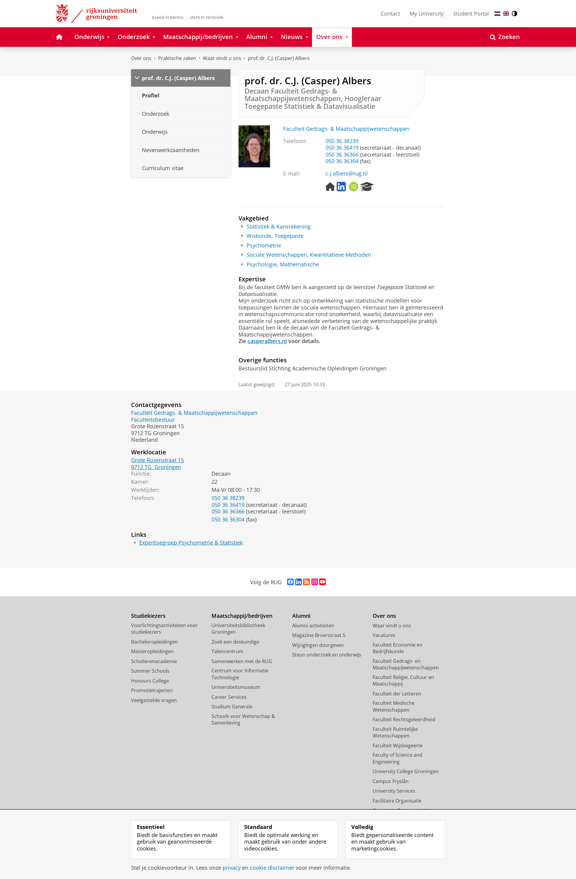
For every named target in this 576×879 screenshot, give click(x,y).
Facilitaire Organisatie (397, 800)
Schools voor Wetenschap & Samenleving (243, 719)
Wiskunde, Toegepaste (275, 235)
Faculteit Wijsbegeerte (398, 745)
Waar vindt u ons (222, 58)
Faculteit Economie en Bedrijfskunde (397, 648)
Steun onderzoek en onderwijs (326, 654)
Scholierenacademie (154, 661)
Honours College (150, 680)
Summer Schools (150, 671)
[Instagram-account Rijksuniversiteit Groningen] (314, 582)
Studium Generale (232, 706)
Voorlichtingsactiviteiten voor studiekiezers (164, 628)
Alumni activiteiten (313, 625)
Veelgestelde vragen (154, 700)
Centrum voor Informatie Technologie (240, 674)
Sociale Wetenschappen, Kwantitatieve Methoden (309, 254)
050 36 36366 (342, 154)
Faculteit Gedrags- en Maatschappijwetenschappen (406, 664)
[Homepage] (330, 187)
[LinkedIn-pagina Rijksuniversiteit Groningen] (298, 582)
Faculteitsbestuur (153, 419)
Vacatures (384, 635)
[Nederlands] (497, 13)
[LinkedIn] (341, 187)
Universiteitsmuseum (236, 687)
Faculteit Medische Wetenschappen (394, 706)
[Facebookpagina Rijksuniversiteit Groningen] (290, 582)
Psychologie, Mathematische (283, 264)
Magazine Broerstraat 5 (318, 635)
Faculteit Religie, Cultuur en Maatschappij (403, 680)
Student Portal (471, 13)
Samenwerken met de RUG (242, 661)
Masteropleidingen (152, 651)
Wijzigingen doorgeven (318, 645)
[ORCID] (353, 187)
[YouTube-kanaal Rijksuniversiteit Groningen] (322, 582)
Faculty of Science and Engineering (397, 758)
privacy (232, 867)
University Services (394, 791)
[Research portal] (367, 187)
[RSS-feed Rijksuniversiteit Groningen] (306, 582)
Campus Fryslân (391, 781)
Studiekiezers (148, 615)
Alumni (301, 615)
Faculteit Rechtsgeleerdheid (404, 719)
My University (427, 13)
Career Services (229, 697)
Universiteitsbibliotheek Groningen (238, 628)
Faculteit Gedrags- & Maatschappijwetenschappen (346, 128)
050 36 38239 (342, 141)
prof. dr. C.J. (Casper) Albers (279, 58)
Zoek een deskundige (235, 641)
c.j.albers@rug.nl (347, 173)
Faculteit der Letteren (397, 693)
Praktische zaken (177, 58)
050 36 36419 (342, 147)
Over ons (141, 58)
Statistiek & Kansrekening (278, 226)
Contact (390, 13)
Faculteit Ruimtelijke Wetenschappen (395, 732)
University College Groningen (406, 771)
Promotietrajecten (152, 690)
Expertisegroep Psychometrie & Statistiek (191, 542)
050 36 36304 (342, 161)
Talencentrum (227, 651)
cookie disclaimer (272, 867)
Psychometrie (264, 245)
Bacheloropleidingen (154, 641)
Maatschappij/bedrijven (242, 615)
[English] (506, 13)
